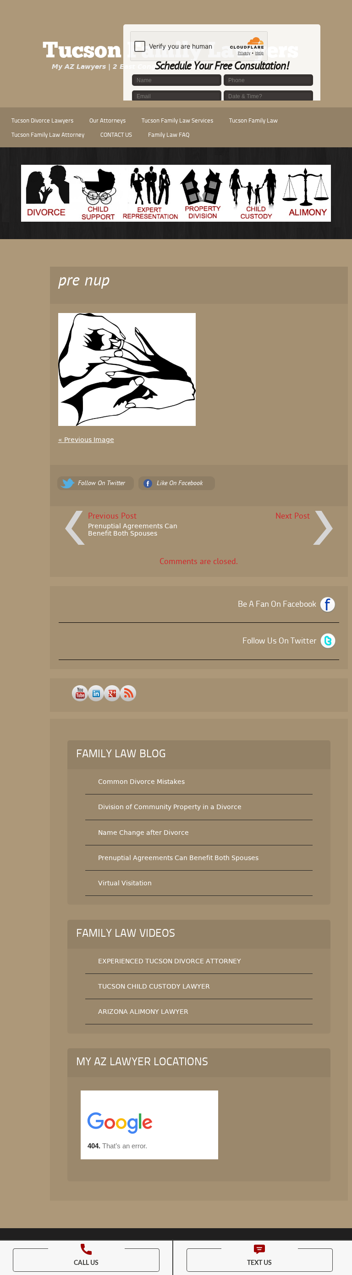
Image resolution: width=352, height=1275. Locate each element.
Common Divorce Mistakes (141, 781)
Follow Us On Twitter (279, 641)
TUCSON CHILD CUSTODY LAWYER (154, 986)
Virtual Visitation (125, 883)
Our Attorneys (107, 121)
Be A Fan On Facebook (277, 604)
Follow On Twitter (101, 483)
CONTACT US (116, 135)
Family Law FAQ (168, 135)
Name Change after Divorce (143, 832)
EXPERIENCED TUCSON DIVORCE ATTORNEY (169, 961)
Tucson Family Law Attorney (47, 135)
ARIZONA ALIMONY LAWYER (143, 1011)
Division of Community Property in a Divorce (170, 807)
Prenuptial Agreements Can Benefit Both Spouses (132, 529)
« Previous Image (86, 439)
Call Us (86, 1263)
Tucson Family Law (253, 121)
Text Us (259, 1263)
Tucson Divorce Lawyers (42, 121)
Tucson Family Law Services (177, 121)
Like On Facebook (180, 483)
